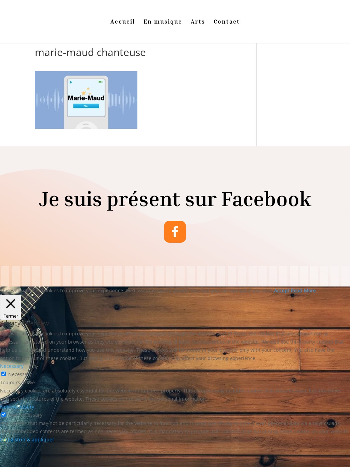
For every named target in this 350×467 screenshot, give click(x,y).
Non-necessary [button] (17, 406)
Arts (198, 22)
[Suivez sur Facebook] (175, 232)
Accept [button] (282, 290)
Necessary (20, 374)
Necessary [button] (12, 366)
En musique (163, 22)
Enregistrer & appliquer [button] (27, 439)
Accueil (122, 22)
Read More (303, 290)
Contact (227, 22)
